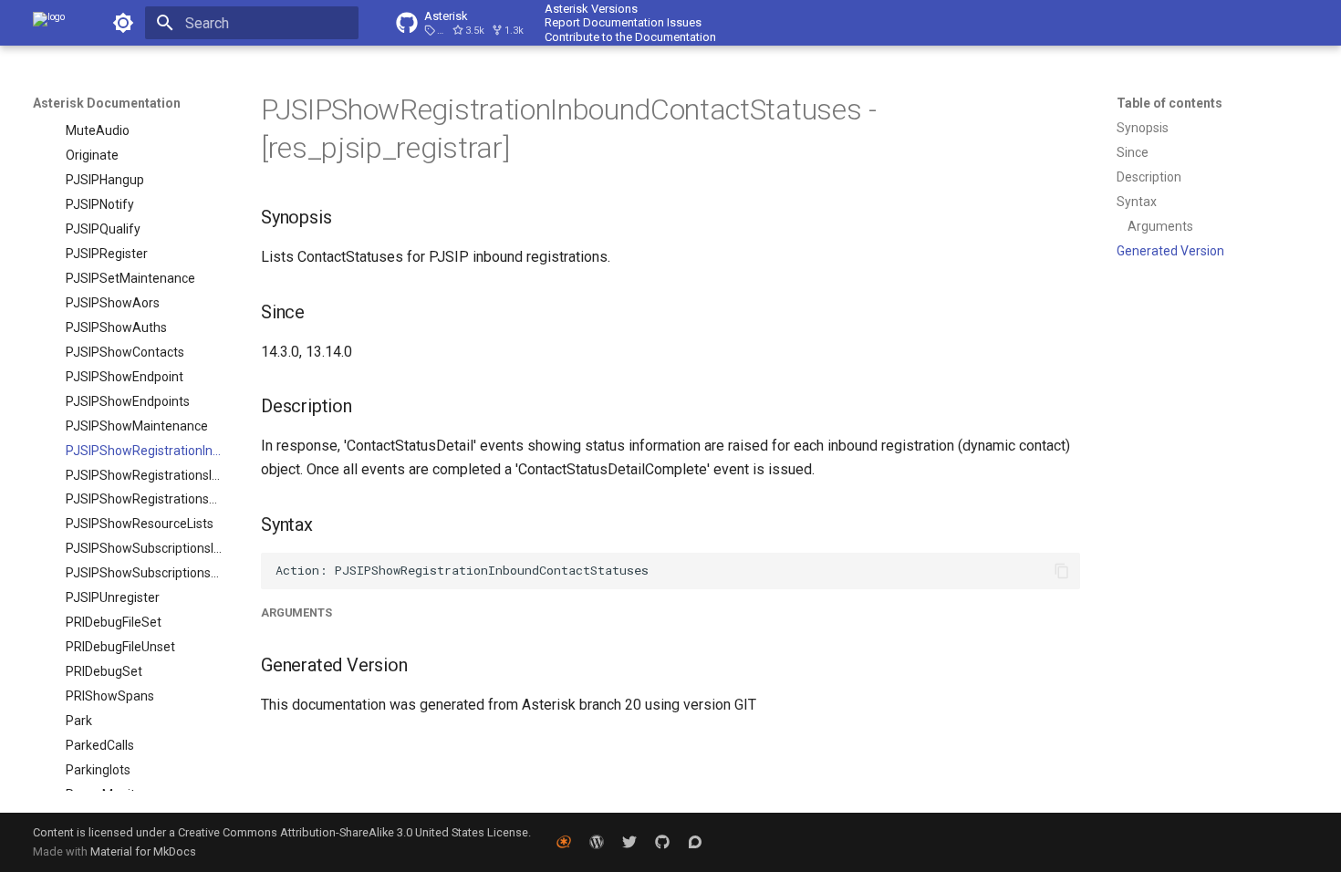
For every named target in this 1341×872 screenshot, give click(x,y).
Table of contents (1169, 103)
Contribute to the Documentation (630, 37)
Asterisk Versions (591, 9)
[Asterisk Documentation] (49, 23)
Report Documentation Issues (623, 22)
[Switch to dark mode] (123, 23)
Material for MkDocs (143, 851)
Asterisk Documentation (107, 103)
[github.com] (662, 841)
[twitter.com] (629, 841)
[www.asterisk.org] (563, 841)
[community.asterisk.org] (695, 841)
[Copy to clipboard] (1062, 571)
